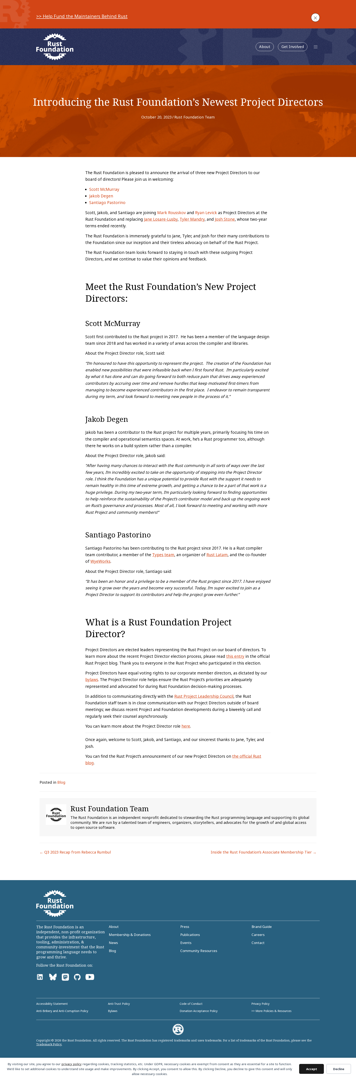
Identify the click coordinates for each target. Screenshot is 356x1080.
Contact (258, 942)
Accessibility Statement (52, 1004)
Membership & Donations (130, 934)
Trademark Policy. (49, 1044)
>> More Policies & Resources (271, 1011)
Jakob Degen (101, 196)
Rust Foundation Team (194, 117)
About (264, 46)
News (113, 942)
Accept (311, 1069)
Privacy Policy (260, 1004)
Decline (338, 1069)
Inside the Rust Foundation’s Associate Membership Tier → (263, 852)
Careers (258, 934)
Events (185, 942)
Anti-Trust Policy (119, 1004)
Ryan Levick (206, 212)
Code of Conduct (191, 1004)
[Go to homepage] (54, 46)
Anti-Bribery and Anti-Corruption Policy (62, 1011)
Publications (190, 934)
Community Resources (198, 951)
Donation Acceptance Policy (199, 1011)
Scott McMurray (104, 189)
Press (184, 926)
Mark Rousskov (171, 212)
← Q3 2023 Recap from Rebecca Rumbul (75, 852)
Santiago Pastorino (107, 202)
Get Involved (292, 46)
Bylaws (112, 1011)
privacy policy (71, 1064)
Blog (61, 782)
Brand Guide (262, 926)
